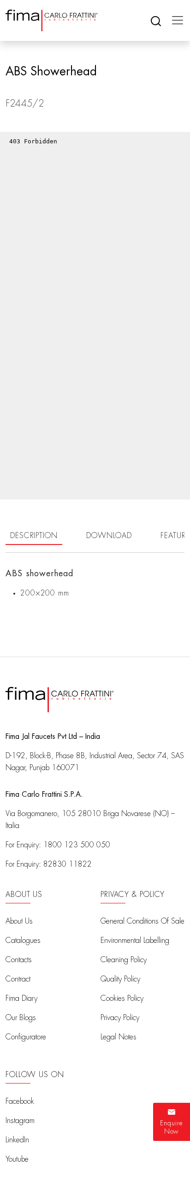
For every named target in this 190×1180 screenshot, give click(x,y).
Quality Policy (120, 979)
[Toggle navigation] (174, 20)
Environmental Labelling (135, 940)
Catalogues (23, 940)
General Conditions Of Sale (142, 921)
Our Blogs (21, 1017)
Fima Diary (21, 998)
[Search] (155, 20)
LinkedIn (17, 1140)
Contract (18, 979)
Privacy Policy (120, 1017)
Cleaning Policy (124, 960)
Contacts (19, 960)
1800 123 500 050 (76, 845)
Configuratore (26, 1037)
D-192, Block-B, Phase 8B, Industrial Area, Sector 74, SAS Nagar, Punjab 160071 (95, 762)
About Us (19, 921)
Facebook (20, 1101)
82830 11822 (67, 864)
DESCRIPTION (34, 535)
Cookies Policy (122, 998)
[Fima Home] (52, 20)
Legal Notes (119, 1037)
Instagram (20, 1120)
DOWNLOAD (109, 535)
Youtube (17, 1159)
